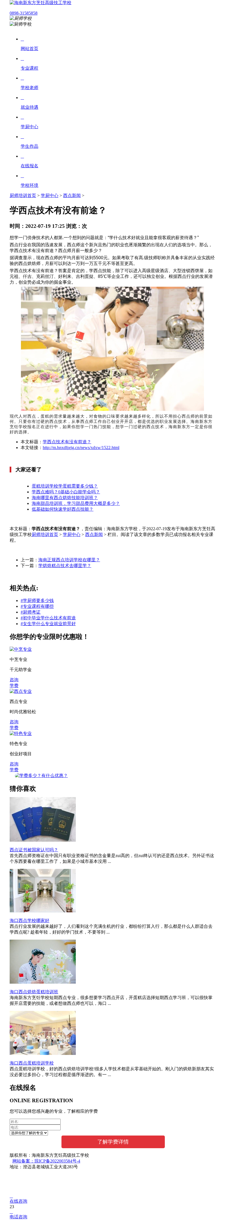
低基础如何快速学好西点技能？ (62, 509)
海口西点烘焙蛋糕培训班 (34, 991)
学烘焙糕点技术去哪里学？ (64, 565)
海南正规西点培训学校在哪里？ (69, 559)
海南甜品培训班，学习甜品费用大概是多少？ (76, 503)
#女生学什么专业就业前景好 (48, 623)
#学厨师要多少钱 (37, 600)
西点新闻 (72, 195)
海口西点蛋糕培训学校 (32, 1063)
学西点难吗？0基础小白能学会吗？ (66, 491)
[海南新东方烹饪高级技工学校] (40, 2)
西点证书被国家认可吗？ (34, 849)
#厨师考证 (31, 612)
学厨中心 (49, 195)
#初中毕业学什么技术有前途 (48, 618)
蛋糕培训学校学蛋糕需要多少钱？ (65, 486)
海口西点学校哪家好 (29, 920)
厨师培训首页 (23, 195)
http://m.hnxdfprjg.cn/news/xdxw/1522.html (81, 447)
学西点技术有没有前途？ (67, 441)
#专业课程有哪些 (37, 606)
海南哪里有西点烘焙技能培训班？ (65, 497)
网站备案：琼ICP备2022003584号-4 (46, 1161)
